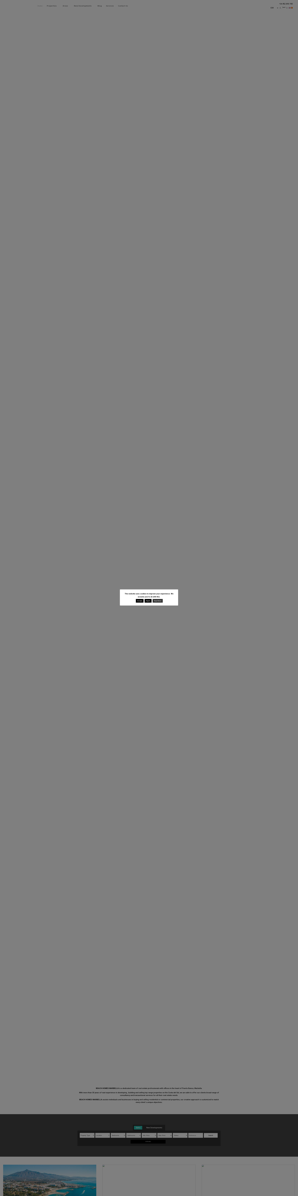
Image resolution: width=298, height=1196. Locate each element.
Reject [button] (148, 601)
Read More (157, 601)
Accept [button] (139, 601)
